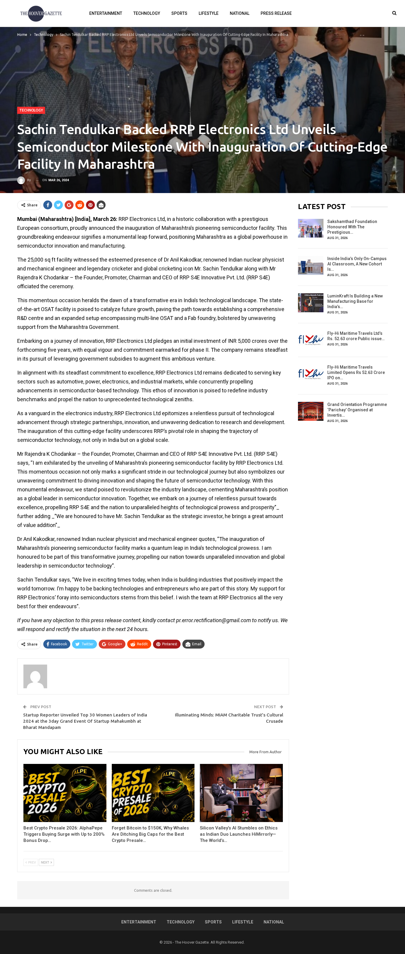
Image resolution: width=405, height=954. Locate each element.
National (239, 13)
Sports (179, 13)
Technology (146, 13)
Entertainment (105, 13)
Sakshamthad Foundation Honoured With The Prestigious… (352, 227)
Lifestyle (209, 13)
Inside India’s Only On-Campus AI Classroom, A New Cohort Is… (357, 264)
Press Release (276, 13)
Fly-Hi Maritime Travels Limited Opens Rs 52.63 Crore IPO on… (356, 372)
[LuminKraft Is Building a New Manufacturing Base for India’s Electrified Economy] (310, 302)
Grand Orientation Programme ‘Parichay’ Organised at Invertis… (357, 410)
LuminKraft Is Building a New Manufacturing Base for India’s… (355, 301)
